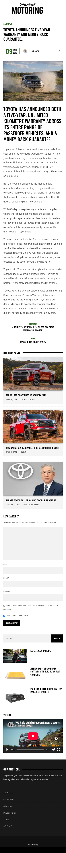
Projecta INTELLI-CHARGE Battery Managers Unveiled (46, 690)
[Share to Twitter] (49, 850)
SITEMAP (7, 826)
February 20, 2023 (13, 504)
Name (6, 564)
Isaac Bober (33, 51)
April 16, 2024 (11, 399)
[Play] (7, 749)
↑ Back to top (33, 845)
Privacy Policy (9, 812)
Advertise (7, 806)
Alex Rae (23, 452)
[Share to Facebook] (16, 850)
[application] (33, 736)
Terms (6, 819)
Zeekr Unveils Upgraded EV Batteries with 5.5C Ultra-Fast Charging (45, 671)
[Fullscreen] (58, 749)
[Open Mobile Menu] (54, 8)
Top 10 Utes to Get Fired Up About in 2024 (26, 395)
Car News (7, 24)
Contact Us (8, 799)
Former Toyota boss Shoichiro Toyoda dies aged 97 (31, 500)
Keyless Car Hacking (40, 650)
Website (6, 591)
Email (6, 578)
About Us (7, 792)
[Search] (60, 8)
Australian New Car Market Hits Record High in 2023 (32, 447)
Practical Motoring (28, 399)
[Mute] (53, 749)
